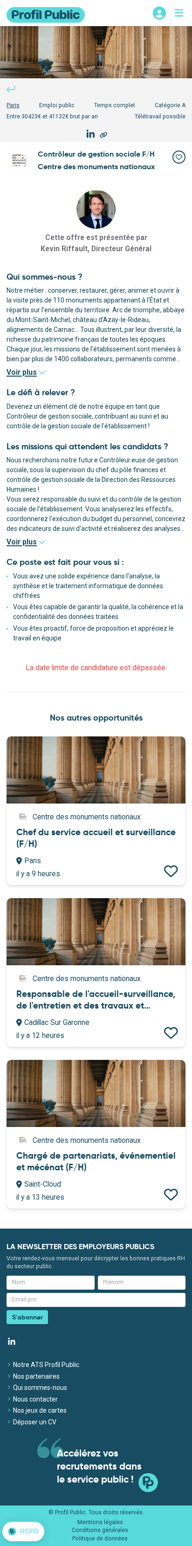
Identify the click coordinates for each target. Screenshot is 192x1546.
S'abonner (27, 1317)
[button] (23, 1531)
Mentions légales (100, 1522)
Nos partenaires (36, 1376)
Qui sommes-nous (39, 1387)
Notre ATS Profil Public (45, 1364)
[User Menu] (159, 13)
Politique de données (100, 1538)
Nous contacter (35, 1399)
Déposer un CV (34, 1422)
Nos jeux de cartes (39, 1410)
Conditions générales (100, 1530)
